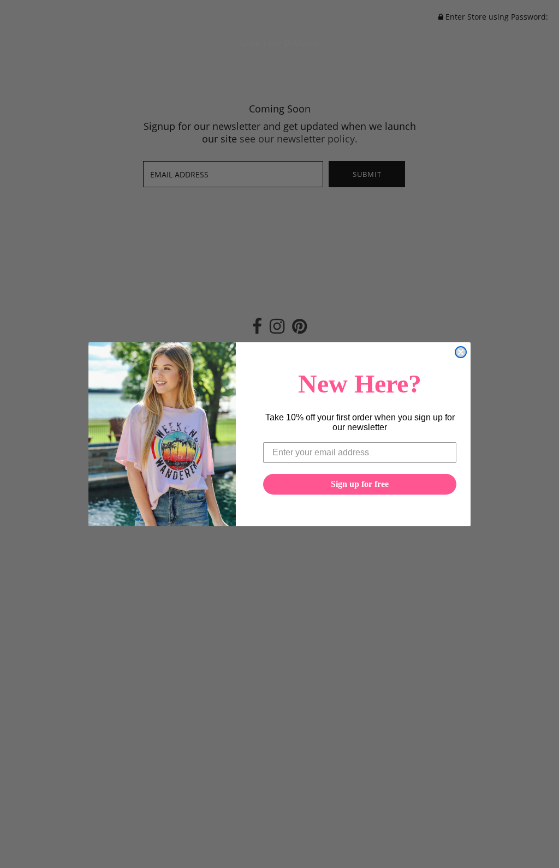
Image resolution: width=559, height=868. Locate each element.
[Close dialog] (460, 352)
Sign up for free (360, 484)
